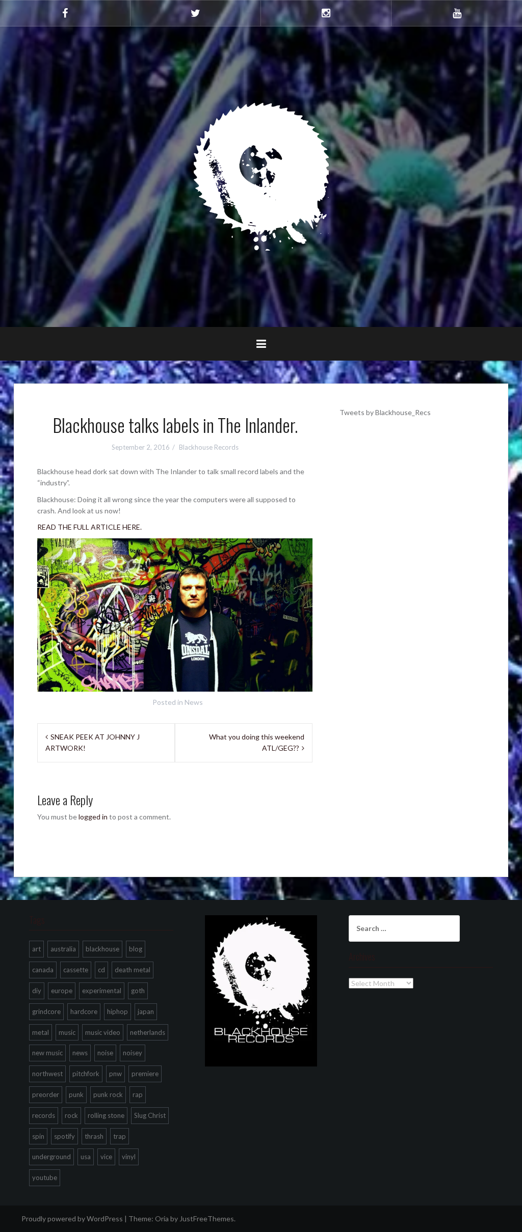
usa (86, 1157)
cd (101, 970)
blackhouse (102, 949)
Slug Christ (150, 1115)
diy (36, 991)
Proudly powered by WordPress (72, 1218)
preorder (45, 1094)
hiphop (117, 1011)
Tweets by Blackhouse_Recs (385, 412)
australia (63, 949)
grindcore (46, 1011)
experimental (101, 991)
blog (135, 949)
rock (71, 1115)
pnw (115, 1074)
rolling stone (106, 1115)
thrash (94, 1136)
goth (138, 991)
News (194, 702)
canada (43, 970)
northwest (47, 1074)
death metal (132, 970)
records (43, 1115)
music (67, 1032)
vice (106, 1157)
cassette (75, 970)
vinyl (129, 1157)
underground (51, 1157)
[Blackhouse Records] (261, 176)
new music (47, 1053)
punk (76, 1094)
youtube (44, 1177)
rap (138, 1094)
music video (102, 1032)
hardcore (83, 1011)
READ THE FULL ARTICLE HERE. (89, 527)
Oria (162, 1218)
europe (61, 991)
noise (105, 1053)
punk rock (108, 1094)
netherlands (147, 1032)
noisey (132, 1053)
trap (119, 1136)
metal (40, 1032)
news (80, 1053)
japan (146, 1011)
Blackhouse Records (209, 447)
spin (38, 1136)
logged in (93, 816)
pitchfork (85, 1074)
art (36, 949)
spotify (64, 1136)
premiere (145, 1074)
